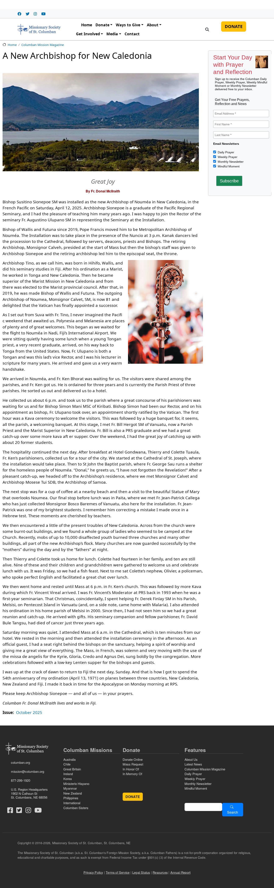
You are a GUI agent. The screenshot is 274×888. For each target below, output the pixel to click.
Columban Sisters (75, 807)
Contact (132, 33)
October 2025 (29, 712)
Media (112, 33)
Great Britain (72, 769)
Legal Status (141, 872)
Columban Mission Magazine (42, 45)
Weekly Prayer (227, 157)
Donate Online (133, 759)
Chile (66, 764)
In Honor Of (131, 769)
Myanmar (70, 788)
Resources (160, 872)
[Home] (39, 29)
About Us (191, 759)
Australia (69, 759)
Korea (67, 778)
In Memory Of (132, 773)
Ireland (68, 773)
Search (232, 812)
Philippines (70, 798)
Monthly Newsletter (230, 161)
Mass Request (133, 764)
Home (86, 24)
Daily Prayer (225, 152)
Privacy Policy (93, 872)
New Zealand (72, 793)
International (71, 803)
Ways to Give (128, 24)
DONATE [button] (132, 796)
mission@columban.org (27, 771)
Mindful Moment (228, 166)
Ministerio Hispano (76, 783)
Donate (102, 24)
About (152, 24)
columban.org (20, 762)
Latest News (193, 764)
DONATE (234, 26)
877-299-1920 (20, 780)
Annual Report (180, 872)
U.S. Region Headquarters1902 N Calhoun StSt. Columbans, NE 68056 (29, 793)
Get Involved (88, 33)
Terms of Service (118, 872)
